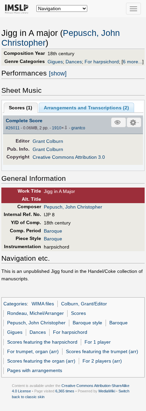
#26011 (13, 128)
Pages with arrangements (34, 370)
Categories (15, 303)
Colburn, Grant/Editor (84, 303)
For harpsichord (102, 61)
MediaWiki (106, 391)
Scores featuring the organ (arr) (41, 361)
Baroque (53, 231)
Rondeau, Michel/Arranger (35, 313)
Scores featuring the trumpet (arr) (102, 351)
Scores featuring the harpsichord (42, 342)
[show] (58, 73)
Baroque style (87, 322)
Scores (78, 313)
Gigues (55, 61)
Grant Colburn (48, 141)
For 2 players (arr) (102, 361)
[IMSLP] (18, 8)
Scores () (20, 107)
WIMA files (43, 303)
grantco (78, 128)
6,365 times (64, 391)
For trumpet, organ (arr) (33, 351)
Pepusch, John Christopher (73, 207)
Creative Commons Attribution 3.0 (69, 157)
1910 (56, 128)
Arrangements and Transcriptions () (86, 107)
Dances (74, 61)
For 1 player (98, 342)
